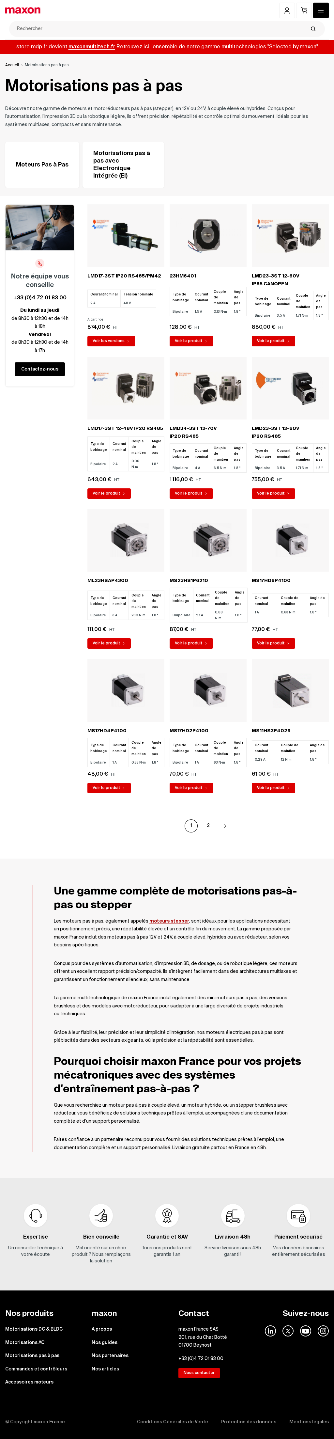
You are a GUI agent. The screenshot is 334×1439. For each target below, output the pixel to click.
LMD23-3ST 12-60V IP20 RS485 (275, 432)
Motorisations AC (24, 1342)
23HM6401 (183, 276)
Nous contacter (199, 1373)
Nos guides (104, 1342)
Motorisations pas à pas (32, 1355)
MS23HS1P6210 (189, 580)
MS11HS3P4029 (271, 731)
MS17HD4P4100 (107, 731)
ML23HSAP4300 (107, 580)
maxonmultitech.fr (91, 47)
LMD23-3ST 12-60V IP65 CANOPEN (275, 280)
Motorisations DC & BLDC (34, 1329)
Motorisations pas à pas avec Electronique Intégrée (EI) (121, 164)
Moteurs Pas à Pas (42, 165)
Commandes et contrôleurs (36, 1369)
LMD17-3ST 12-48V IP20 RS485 (125, 428)
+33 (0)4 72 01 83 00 (40, 298)
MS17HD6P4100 (271, 580)
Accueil (12, 65)
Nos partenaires (110, 1355)
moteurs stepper (169, 921)
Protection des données (248, 1422)
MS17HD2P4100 (189, 731)
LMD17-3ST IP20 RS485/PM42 (124, 276)
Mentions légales (309, 1422)
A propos (102, 1329)
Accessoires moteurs (29, 1382)
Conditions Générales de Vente (172, 1422)
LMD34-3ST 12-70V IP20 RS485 (193, 432)
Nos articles (105, 1369)
